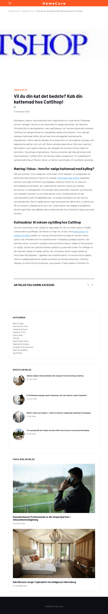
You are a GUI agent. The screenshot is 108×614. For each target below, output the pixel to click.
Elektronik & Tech (20, 326)
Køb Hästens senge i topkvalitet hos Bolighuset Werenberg (44, 582)
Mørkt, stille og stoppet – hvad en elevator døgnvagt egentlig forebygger (59, 413)
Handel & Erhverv (20, 329)
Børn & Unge (18, 323)
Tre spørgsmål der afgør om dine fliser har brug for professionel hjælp (58, 430)
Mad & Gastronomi (21, 341)
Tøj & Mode (17, 353)
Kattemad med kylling (68, 177)
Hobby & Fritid (27, 11)
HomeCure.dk (14, 11)
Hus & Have (18, 335)
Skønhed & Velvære (21, 344)
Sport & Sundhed (20, 350)
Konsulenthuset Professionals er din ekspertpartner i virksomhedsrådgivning (41, 518)
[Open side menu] (10, 3)
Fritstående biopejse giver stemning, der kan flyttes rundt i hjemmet (57, 395)
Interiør (16, 338)
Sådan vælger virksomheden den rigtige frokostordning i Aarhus (55, 376)
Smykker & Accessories (23, 347)
